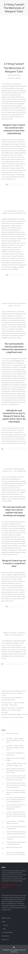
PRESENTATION (6, 918)
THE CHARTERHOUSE (7, 932)
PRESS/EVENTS (5, 936)
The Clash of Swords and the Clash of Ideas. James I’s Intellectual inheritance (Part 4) (16, 792)
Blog (4, 929)
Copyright (16, 950)
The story (5, 925)
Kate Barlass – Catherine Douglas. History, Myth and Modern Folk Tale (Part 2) (15, 747)
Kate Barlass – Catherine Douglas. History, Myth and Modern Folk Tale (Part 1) (15, 740)
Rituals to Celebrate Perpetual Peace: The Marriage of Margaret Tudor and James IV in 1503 (15, 770)
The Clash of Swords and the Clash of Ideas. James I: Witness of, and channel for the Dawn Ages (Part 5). (16, 785)
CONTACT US (5, 939)
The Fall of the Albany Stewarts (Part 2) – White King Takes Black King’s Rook (16, 832)
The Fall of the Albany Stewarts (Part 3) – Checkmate (16, 838)
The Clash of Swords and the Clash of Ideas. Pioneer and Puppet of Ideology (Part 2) (15, 807)
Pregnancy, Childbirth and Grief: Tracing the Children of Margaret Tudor (16, 764)
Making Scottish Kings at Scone (14, 847)
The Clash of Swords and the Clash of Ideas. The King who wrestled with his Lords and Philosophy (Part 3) (15, 799)
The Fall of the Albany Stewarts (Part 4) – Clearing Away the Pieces (16, 843)
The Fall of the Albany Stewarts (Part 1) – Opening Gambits (16, 827)
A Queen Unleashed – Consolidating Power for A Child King (15, 822)
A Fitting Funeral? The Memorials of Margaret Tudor (15, 754)
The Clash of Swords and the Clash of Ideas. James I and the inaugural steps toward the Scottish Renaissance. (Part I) (16, 815)
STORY (3, 921)
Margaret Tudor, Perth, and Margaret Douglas (15, 759)
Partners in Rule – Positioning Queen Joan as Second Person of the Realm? (15, 853)
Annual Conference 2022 (12, 733)
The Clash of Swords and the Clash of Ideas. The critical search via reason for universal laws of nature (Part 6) (16, 778)
